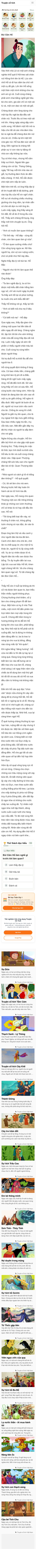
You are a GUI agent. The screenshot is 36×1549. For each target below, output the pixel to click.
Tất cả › (32, 10)
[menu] (32, 2)
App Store (18, 932)
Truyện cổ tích (8, 3)
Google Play (18, 938)
